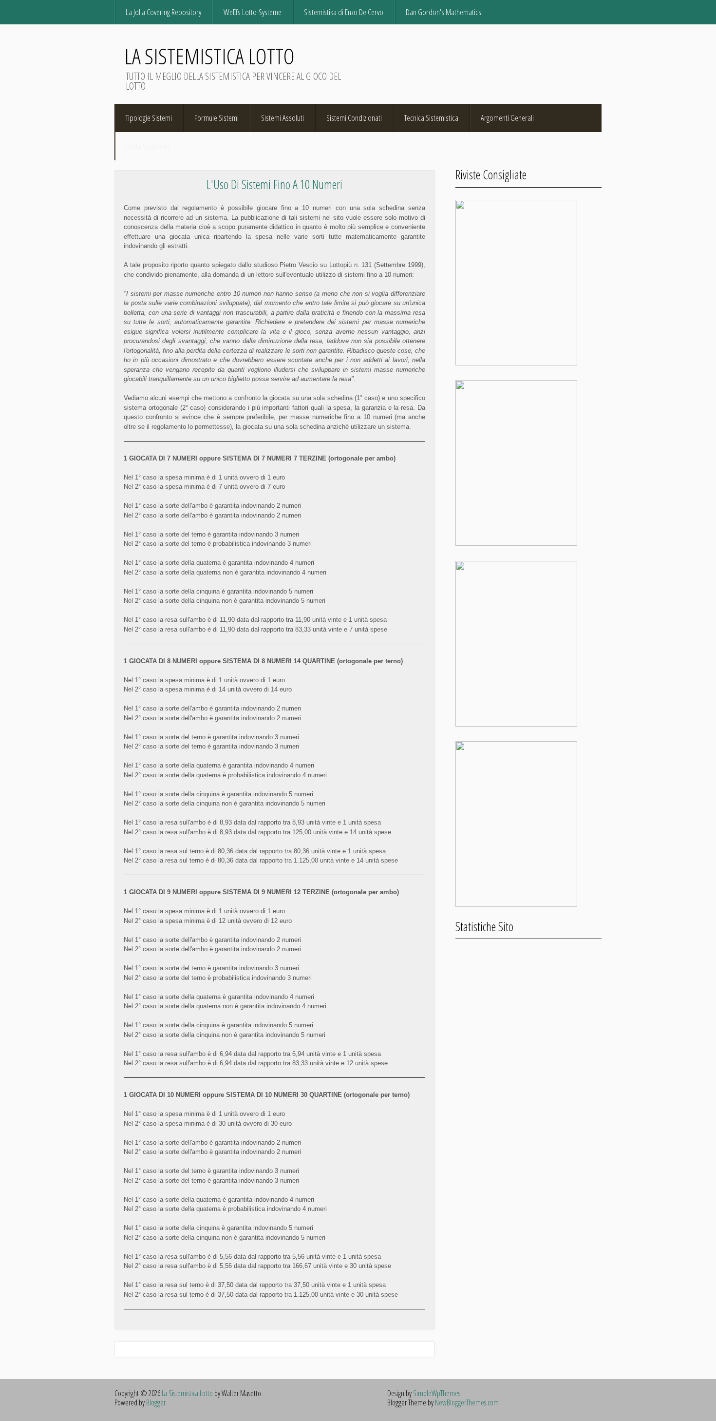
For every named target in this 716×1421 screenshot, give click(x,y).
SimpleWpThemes (436, 1393)
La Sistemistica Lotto (209, 56)
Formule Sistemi (216, 117)
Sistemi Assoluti (282, 117)
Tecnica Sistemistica (431, 117)
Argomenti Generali (507, 117)
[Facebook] (573, 12)
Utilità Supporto (148, 146)
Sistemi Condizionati (354, 117)
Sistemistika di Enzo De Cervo (343, 12)
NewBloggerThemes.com (467, 1402)
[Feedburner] (594, 12)
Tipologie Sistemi (149, 117)
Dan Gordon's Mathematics (443, 12)
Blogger (156, 1402)
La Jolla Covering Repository (163, 12)
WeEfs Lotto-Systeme (253, 12)
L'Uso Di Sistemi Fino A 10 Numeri (274, 184)
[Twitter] (552, 12)
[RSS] (530, 12)
